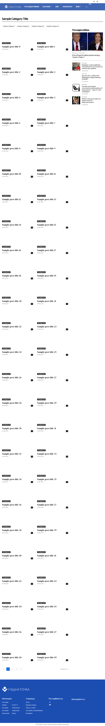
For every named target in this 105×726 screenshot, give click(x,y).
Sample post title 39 (46, 530)
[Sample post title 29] (52, 392)
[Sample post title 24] (17, 341)
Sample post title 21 (46, 301)
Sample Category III (38, 26)
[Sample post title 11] (52, 163)
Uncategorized (6, 43)
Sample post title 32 (11, 453)
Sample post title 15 (46, 224)
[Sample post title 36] (17, 494)
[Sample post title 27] (52, 367)
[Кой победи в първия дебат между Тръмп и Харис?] (87, 41)
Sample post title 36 (11, 504)
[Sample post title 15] (52, 214)
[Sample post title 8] (17, 138)
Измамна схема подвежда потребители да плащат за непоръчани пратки (92, 66)
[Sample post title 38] (17, 520)
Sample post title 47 (46, 631)
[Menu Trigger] (90, 3)
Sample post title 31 (46, 428)
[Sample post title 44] (17, 596)
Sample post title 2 (11, 72)
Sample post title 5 (46, 97)
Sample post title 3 (46, 72)
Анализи (74, 53)
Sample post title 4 (11, 97)
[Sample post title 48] (17, 647)
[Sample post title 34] (17, 469)
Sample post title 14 (11, 224)
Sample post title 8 (11, 148)
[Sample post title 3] (52, 61)
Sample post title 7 (46, 122)
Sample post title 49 (47, 657)
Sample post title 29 (46, 402)
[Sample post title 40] (17, 545)
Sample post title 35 (46, 479)
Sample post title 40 (12, 555)
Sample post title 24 (11, 352)
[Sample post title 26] (17, 367)
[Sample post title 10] (17, 163)
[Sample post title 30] (17, 418)
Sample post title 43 (46, 581)
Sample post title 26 (11, 377)
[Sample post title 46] (17, 621)
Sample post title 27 (46, 377)
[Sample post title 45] (52, 596)
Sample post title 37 (46, 504)
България (84, 63)
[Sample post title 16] (17, 240)
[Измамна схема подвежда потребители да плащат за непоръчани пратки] (76, 66)
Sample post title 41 (46, 555)
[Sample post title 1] (52, 36)
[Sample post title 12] (17, 189)
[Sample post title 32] (17, 443)
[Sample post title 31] (52, 418)
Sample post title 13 (46, 199)
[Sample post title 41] (52, 545)
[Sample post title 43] (52, 570)
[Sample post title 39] (52, 520)
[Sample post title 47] (52, 621)
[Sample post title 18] (17, 265)
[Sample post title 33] (52, 443)
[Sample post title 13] (52, 189)
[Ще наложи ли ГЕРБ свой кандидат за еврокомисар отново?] (76, 77)
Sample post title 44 (12, 606)
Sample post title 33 (46, 453)
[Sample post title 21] (52, 291)
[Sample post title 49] (52, 647)
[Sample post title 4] (17, 87)
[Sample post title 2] (17, 61)
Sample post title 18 (11, 275)
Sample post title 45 (46, 606)
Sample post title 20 (11, 301)
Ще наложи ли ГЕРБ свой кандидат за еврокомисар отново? (91, 77)
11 (32, 49)
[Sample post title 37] (52, 494)
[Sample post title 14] (17, 214)
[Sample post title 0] (17, 36)
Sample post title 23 (46, 326)
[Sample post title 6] (17, 112)
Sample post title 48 (12, 657)
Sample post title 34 (11, 479)
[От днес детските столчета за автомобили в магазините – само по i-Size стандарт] (76, 88)
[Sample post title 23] (52, 316)
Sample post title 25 (46, 352)
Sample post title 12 (11, 199)
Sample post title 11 (46, 173)
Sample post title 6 (11, 122)
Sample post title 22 (11, 326)
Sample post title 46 (12, 631)
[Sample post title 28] (17, 392)
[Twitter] (97, 1)
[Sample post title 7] (52, 112)
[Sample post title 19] (52, 265)
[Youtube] (50, 705)
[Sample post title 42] (17, 570)
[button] (86, 7)
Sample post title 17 (46, 250)
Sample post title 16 (11, 250)
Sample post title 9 (46, 148)
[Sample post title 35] (52, 469)
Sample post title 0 (11, 46)
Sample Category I (9, 26)
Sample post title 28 (11, 402)
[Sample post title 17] (52, 240)
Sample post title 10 (11, 173)
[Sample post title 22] (17, 316)
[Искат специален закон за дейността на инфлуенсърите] (76, 100)
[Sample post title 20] (17, 291)
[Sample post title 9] (52, 138)
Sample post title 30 (11, 428)
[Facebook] (94, 1)
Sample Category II (23, 26)
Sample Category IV (52, 26)
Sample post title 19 (46, 275)
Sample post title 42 (11, 581)
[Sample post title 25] (52, 341)
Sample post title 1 (46, 46)
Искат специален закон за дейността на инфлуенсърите (91, 100)
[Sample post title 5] (52, 87)
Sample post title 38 (11, 530)
